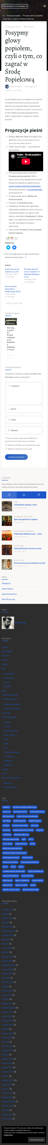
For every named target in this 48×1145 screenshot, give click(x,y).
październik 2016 (8, 1101)
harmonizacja (20, 821)
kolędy (6, 825)
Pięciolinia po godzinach (15, 6)
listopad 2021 (7, 1003)
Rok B (16, 502)
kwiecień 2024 (7, 918)
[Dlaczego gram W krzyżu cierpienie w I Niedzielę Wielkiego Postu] (11, 321)
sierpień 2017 (7, 1067)
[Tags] (38, 495)
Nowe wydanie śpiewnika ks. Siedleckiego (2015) (13, 288)
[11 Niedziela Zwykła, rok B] (7, 506)
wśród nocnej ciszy (11, 890)
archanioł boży (20, 812)
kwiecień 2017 (7, 1080)
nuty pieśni (7, 844)
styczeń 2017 (7, 1093)
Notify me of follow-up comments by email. (24, 445)
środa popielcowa (15, 303)
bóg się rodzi (8, 816)
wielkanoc (7, 880)
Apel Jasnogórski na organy (26, 519)
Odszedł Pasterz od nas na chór (28, 548)
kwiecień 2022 (7, 991)
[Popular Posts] (24, 495)
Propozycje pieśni (13, 16)
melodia (34, 825)
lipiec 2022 (6, 978)
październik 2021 (8, 1008)
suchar (4, 773)
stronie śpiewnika (35, 189)
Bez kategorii (7, 651)
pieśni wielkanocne (11, 858)
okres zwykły (21, 844)
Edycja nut (8, 783)
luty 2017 (5, 1089)
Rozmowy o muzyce (12, 708)
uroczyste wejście (10, 876)
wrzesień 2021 (8, 1012)
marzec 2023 (7, 948)
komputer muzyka (20, 825)
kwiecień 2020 (7, 1033)
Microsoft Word (10, 787)
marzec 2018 (7, 1063)
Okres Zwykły (9, 735)
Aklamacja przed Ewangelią (24, 807)
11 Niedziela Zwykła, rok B (25, 505)
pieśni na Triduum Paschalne (14, 853)
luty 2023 (5, 952)
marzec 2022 (7, 995)
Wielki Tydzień (21, 885)
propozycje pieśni (10, 862)
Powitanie (6, 713)
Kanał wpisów (7, 589)
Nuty (26, 516)
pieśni (31, 516)
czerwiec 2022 (8, 982)
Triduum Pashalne (35, 871)
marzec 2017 (7, 1084)
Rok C (6, 748)
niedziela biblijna (21, 835)
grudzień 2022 (7, 957)
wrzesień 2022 (8, 969)
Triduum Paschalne (11, 752)
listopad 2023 (7, 927)
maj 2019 (5, 1055)
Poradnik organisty (9, 699)
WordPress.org (8, 599)
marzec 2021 (7, 1016)
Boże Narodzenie (11, 731)
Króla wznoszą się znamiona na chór (29, 563)
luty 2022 (5, 999)
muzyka (40, 830)
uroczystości (27, 876)
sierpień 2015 (7, 1114)
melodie (6, 830)
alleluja (6, 812)
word (33, 885)
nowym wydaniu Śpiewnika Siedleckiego (25, 186)
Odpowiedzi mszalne (12, 704)
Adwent (7, 722)
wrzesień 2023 (8, 935)
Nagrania (5, 664)
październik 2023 (8, 931)
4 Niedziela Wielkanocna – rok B (28, 534)
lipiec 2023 (6, 939)
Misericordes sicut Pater (23, 830)
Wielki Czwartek (22, 880)
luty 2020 (5, 1042)
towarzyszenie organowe (14, 871)
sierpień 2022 (7, 974)
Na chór (16, 545)
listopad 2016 (7, 1097)
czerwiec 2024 (8, 910)
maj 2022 (5, 986)
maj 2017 (5, 1076)
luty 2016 (5, 1110)
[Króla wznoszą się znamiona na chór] (7, 564)
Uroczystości (9, 756)
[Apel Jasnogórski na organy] (7, 521)
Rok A (6, 739)
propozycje (27, 858)
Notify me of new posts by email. (20, 449)
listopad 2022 (7, 961)
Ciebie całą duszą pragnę (27, 816)
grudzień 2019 (7, 1050)
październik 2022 (8, 965)
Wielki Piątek (37, 880)
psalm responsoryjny (29, 862)
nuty (31, 839)
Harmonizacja (18, 516)
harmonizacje (35, 821)
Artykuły (5, 647)
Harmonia (6, 655)
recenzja (5, 769)
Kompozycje (9, 678)
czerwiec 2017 (8, 1072)
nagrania (7, 835)
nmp (23, 839)
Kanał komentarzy (9, 594)
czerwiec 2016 (8, 1106)
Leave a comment (13, 90)
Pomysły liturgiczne (10, 695)
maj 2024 (5, 914)
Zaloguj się (6, 583)
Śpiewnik (7, 686)
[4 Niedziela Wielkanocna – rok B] (7, 535)
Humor (4, 660)
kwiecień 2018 (7, 1059)
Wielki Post (29, 27)
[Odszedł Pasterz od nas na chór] (7, 550)
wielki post (7, 885)
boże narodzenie (37, 812)
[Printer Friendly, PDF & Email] (12, 238)
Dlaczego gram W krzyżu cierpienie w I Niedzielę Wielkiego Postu (11, 339)
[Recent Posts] (9, 495)
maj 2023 (5, 944)
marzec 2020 (7, 1038)
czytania (6, 821)
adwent (6, 807)
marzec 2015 (7, 1119)
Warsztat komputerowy (11, 778)
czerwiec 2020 (8, 1025)
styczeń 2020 (7, 1046)
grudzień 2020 (7, 1020)
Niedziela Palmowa (11, 839)
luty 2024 (5, 922)
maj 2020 (5, 1029)
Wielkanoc (30, 531)
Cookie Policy (8, 1135)
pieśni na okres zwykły (12, 848)
